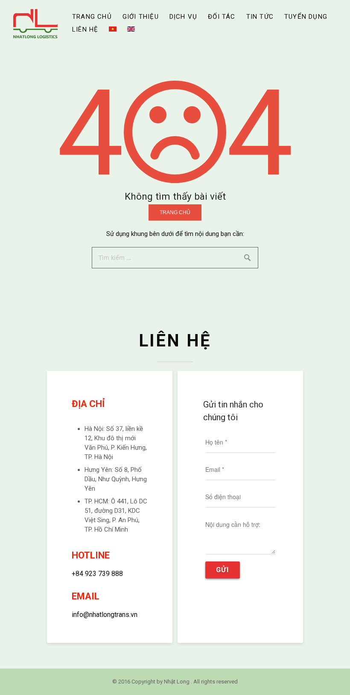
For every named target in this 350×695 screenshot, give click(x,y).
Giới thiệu (140, 16)
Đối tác (221, 16)
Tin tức (260, 16)
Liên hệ (85, 29)
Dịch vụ (183, 16)
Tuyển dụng (305, 16)
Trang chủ (92, 16)
